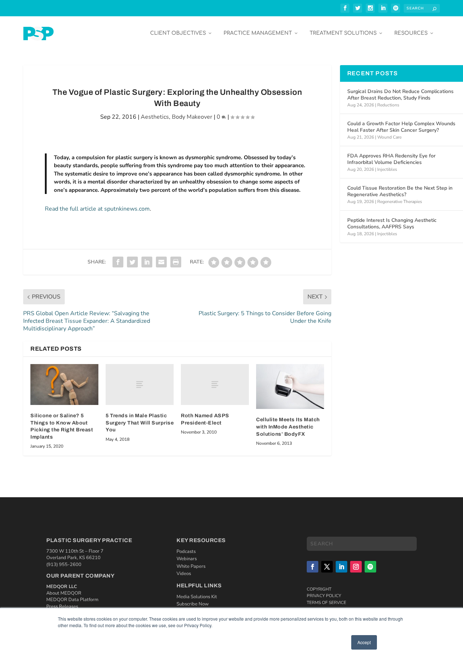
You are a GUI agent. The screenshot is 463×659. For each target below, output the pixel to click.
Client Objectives (178, 33)
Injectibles (387, 169)
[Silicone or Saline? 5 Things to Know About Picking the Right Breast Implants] (64, 384)
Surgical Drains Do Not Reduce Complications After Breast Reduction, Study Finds (400, 94)
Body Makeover (192, 117)
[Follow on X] (327, 567)
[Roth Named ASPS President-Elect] (215, 384)
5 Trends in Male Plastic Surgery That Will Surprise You (140, 422)
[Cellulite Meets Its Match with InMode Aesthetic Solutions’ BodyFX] (290, 386)
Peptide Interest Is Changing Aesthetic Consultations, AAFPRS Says (392, 223)
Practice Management (258, 33)
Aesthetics (155, 117)
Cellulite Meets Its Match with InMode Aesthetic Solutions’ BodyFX (288, 426)
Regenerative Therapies (399, 201)
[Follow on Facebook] (312, 567)
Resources (411, 33)
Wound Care (389, 137)
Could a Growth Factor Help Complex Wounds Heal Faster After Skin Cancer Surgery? (401, 127)
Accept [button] (364, 642)
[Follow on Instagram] (356, 567)
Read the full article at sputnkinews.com (97, 209)
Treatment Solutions (343, 33)
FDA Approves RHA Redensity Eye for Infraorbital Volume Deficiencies (391, 159)
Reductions (388, 105)
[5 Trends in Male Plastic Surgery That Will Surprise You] (140, 384)
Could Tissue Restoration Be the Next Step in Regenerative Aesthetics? (400, 191)
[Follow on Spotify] (370, 567)
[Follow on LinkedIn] (341, 567)
